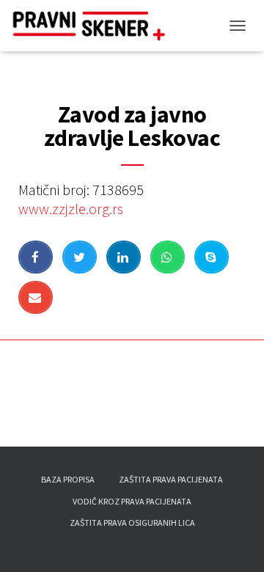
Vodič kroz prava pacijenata (132, 501)
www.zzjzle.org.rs (70, 208)
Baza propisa (68, 479)
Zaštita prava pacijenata (171, 479)
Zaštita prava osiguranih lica (132, 522)
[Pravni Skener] (99, 25)
